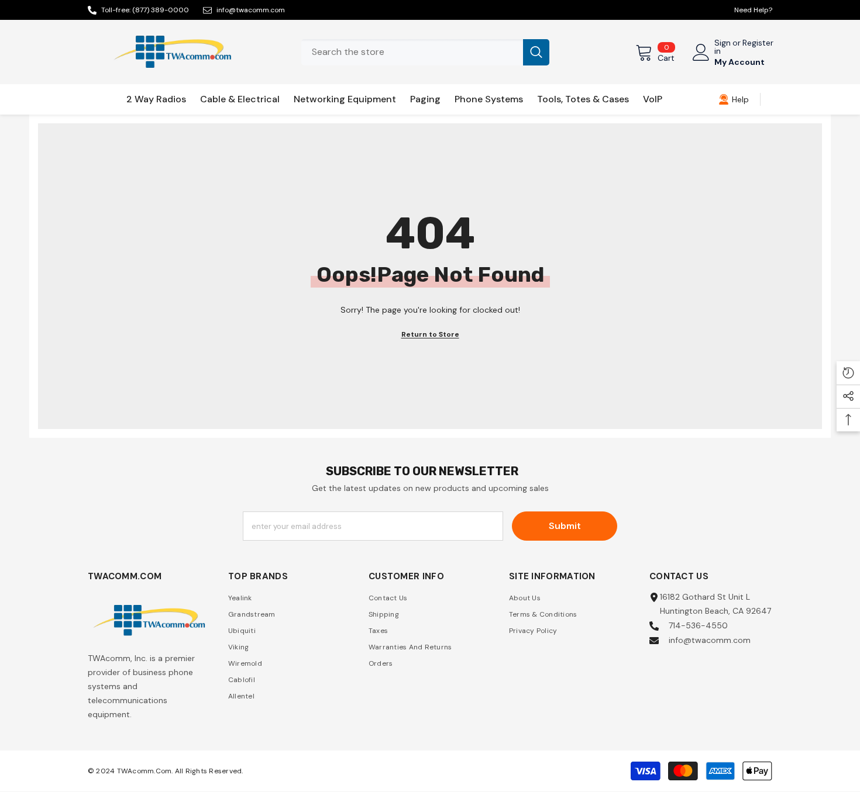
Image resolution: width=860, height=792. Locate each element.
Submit (565, 526)
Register (757, 43)
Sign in (722, 47)
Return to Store (430, 334)
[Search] (425, 52)
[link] (733, 99)
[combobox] (412, 52)
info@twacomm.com (250, 10)
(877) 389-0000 (160, 10)
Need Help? (753, 10)
